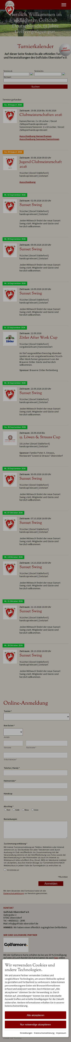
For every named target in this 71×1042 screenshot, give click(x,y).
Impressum (61, 1033)
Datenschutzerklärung (44, 1033)
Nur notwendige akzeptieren (35, 1024)
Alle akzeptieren (35, 1015)
